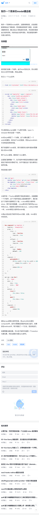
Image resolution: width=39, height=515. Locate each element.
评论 (34, 391)
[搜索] (36, 505)
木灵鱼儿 (3, 16)
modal (15, 344)
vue (8, 344)
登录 (35, 3)
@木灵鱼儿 (13, 355)
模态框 (22, 344)
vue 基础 (10, 340)
